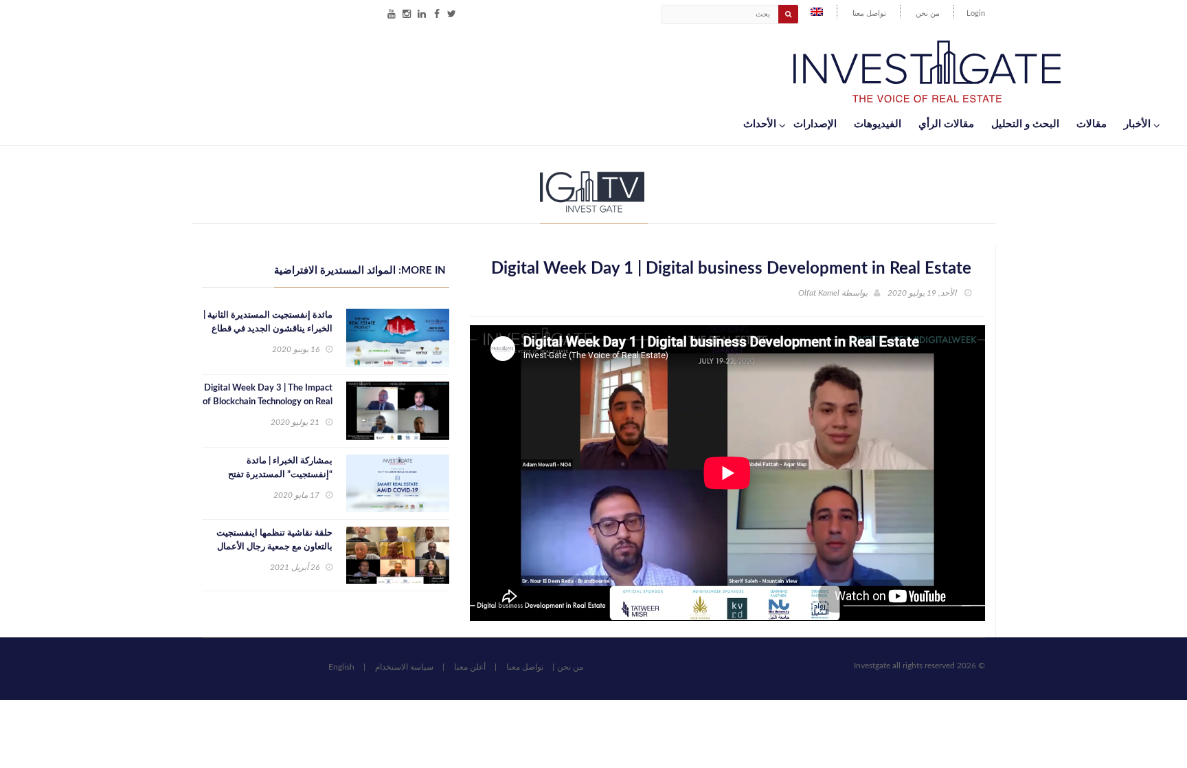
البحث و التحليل (1025, 124)
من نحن (928, 13)
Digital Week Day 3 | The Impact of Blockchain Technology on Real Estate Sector (267, 402)
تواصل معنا (869, 13)
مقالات (1091, 124)
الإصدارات (815, 124)
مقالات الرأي (946, 124)
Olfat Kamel (818, 293)
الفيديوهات (877, 124)
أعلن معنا (470, 667)
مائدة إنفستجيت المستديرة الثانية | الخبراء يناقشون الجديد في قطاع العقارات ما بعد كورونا (267, 329)
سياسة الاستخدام (404, 667)
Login (975, 13)
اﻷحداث (759, 124)
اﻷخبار (1137, 124)
